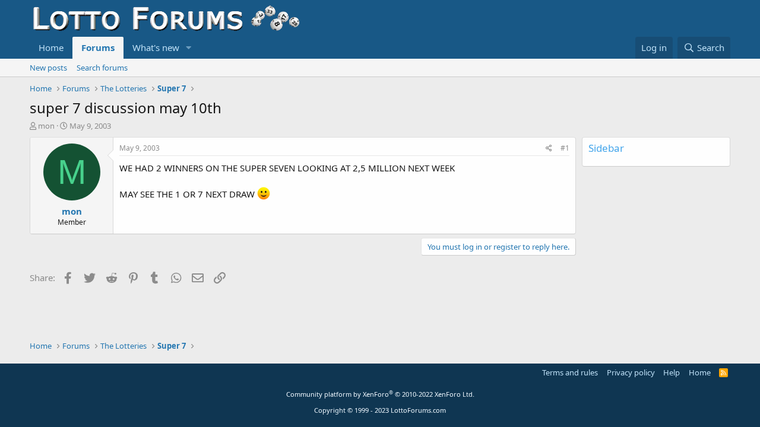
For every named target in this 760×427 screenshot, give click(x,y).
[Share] (549, 148)
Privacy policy (631, 372)
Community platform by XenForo (380, 394)
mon (46, 125)
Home (51, 47)
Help (671, 372)
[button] (188, 48)
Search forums (102, 67)
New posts (48, 67)
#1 (564, 148)
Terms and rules (570, 372)
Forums (98, 47)
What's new (155, 47)
